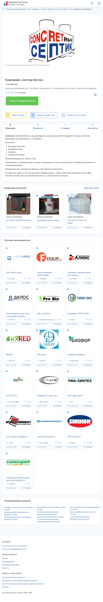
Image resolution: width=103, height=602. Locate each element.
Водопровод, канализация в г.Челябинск (65, 9)
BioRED (9, 354)
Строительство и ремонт (42, 9)
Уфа (71, 402)
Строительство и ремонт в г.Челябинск (59, 9)
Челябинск (35, 9)
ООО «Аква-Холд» (14, 272)
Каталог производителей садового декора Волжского (23, 584)
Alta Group (41, 354)
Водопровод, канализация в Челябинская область (62, 9)
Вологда (73, 279)
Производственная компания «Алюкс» (79, 274)
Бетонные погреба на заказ (18, 220)
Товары (5, 558)
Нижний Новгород (46, 320)
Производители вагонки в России (50, 517)
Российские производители (16, 9)
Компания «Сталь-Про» (47, 396)
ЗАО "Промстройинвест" (17, 437)
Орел (11, 443)
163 (90, 443)
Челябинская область (29, 9)
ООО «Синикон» (74, 437)
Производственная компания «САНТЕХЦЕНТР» (18, 479)
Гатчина (12, 320)
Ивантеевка (43, 402)
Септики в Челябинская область (68, 9)
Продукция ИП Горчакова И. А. (14, 577)
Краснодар (43, 443)
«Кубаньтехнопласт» (46, 437)
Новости (5, 568)
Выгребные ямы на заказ (48, 220)
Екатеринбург (14, 402)
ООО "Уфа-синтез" (75, 396)
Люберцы (43, 279)
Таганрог (12, 484)
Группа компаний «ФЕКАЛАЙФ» (44, 274)
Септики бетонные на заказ (77, 221)
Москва (12, 279)
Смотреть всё (91, 188)
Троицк (72, 443)
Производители (8, 562)
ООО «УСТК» (11, 396)
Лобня (72, 320)
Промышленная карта (10, 565)
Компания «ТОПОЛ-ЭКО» (79, 313)
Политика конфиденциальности (14, 549)
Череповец (74, 361)
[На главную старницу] (3, 9)
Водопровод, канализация (45, 9)
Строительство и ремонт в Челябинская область (56, 9)
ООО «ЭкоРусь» (44, 313)
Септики (50, 9)
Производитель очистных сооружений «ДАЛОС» (17, 315)
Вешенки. (5, 587)
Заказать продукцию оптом (22, 101)
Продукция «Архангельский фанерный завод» (19, 580)
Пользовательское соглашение (14, 546)
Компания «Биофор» (76, 354)
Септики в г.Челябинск (71, 9)
